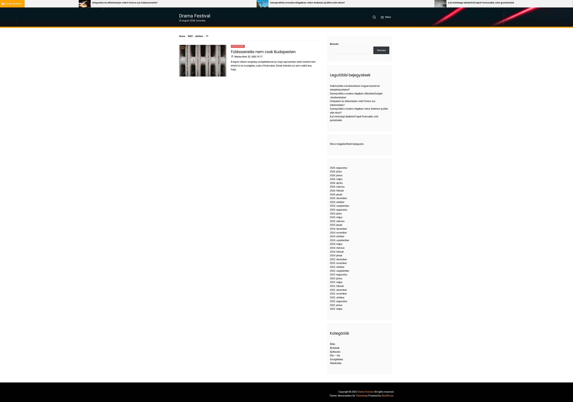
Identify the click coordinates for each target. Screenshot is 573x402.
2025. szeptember (339, 205)
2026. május (336, 179)
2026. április (336, 183)
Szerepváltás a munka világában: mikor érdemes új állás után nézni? (225, 2)
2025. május (336, 217)
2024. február (337, 251)
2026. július (336, 171)
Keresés (334, 44)
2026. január (336, 194)
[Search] (374, 17)
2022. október (337, 297)
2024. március (337, 247)
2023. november (338, 263)
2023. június (336, 278)
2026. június (336, 175)
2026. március (337, 186)
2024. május (336, 244)
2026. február (337, 190)
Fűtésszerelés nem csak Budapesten (263, 51)
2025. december (338, 198)
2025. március (337, 221)
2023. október (337, 267)
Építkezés (335, 351)
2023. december (338, 259)
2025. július (336, 213)
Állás (332, 344)
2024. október (337, 236)
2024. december (338, 228)
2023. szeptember (339, 270)
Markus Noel (241, 56)
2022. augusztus (338, 301)
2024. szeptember (339, 240)
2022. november (338, 293)
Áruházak (334, 348)
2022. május (336, 308)
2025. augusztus (338, 209)
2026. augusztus (338, 167)
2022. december (338, 290)
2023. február (337, 286)
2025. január (336, 225)
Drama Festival (194, 16)
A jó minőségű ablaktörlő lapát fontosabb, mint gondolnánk (399, 2)
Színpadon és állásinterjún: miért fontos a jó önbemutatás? (43, 2)
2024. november (338, 232)
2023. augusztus (338, 274)
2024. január (336, 255)
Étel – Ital (335, 355)
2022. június (336, 305)
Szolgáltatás (237, 46)
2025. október (337, 202)
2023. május (336, 282)
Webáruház (336, 363)
